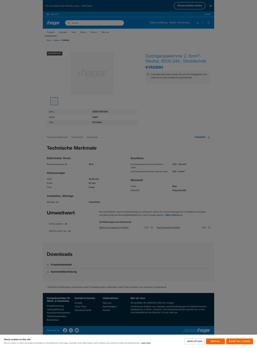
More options (194, 341)
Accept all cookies (239, 341)
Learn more (146, 343)
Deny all (215, 341)
